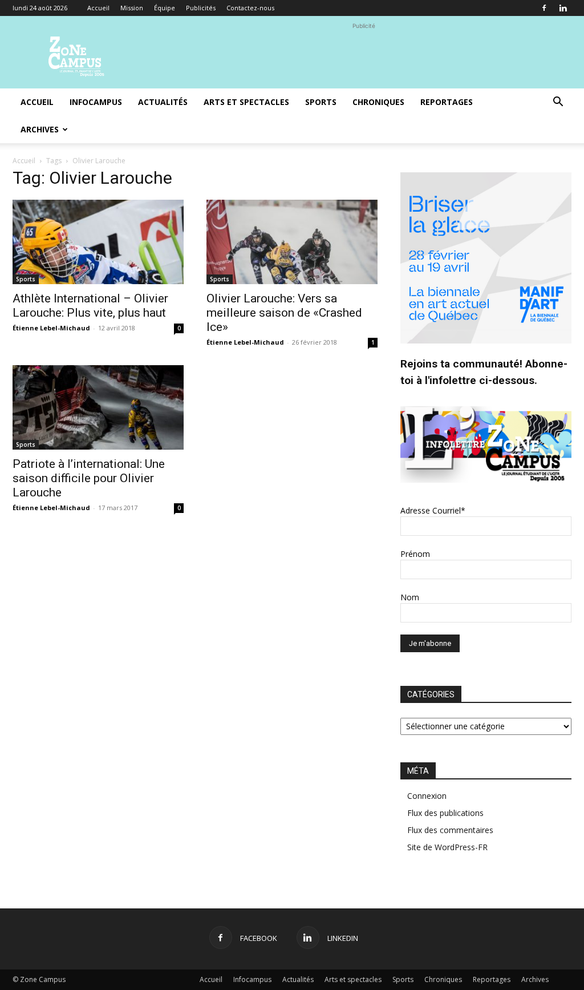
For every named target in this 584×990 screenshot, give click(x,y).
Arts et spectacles (246, 101)
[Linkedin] (562, 8)
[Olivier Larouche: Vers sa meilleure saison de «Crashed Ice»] (292, 242)
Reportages (446, 101)
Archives (40, 129)
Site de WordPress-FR (447, 847)
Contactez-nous (250, 7)
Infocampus (96, 101)
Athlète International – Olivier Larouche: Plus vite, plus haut (90, 306)
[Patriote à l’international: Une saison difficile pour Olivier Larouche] (98, 407)
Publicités (201, 7)
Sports (320, 101)
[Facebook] (544, 8)
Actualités (163, 101)
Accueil (98, 7)
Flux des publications (445, 812)
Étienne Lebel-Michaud (51, 328)
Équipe (164, 7)
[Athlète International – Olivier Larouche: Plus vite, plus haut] (98, 242)
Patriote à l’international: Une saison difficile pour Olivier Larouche (89, 478)
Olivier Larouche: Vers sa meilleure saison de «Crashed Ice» (284, 313)
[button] (557, 103)
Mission (131, 7)
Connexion (427, 795)
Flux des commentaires (450, 830)
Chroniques (378, 101)
